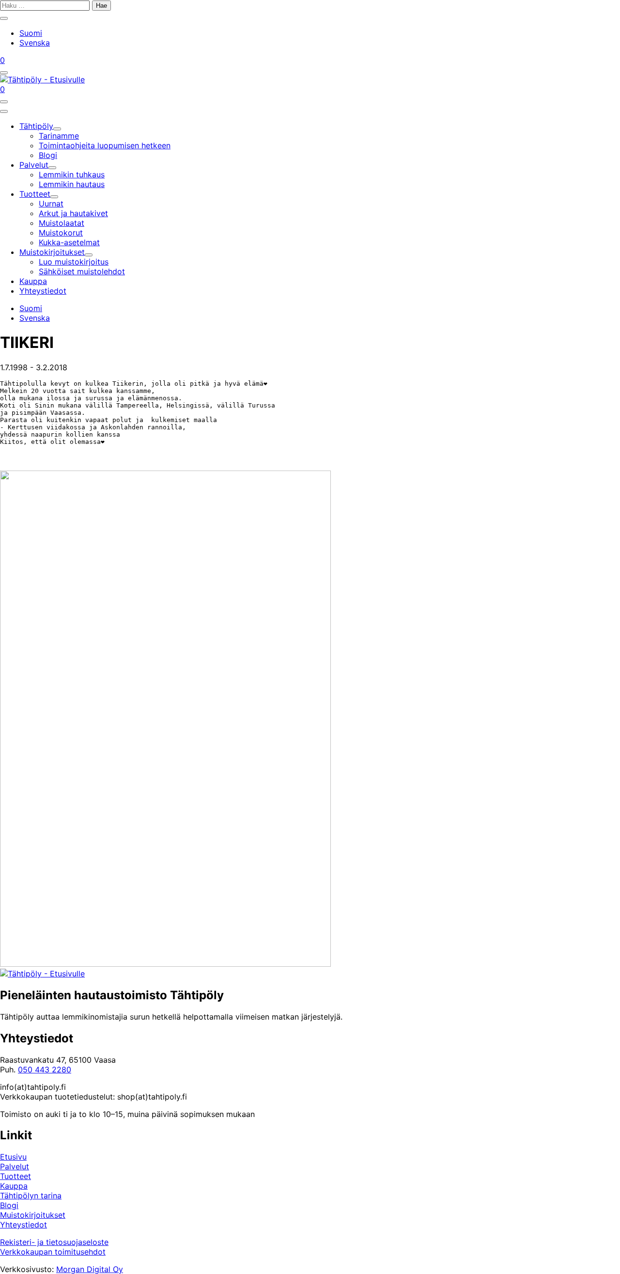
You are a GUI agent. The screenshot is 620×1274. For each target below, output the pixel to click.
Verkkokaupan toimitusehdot (53, 1252)
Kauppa (14, 1186)
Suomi (30, 33)
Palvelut (14, 1166)
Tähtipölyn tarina (31, 1195)
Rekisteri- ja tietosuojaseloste (54, 1242)
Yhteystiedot (23, 1224)
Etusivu (13, 1157)
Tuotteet (15, 1176)
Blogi (9, 1205)
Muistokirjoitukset (32, 1215)
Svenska (34, 42)
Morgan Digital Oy (89, 1269)
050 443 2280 (44, 1069)
